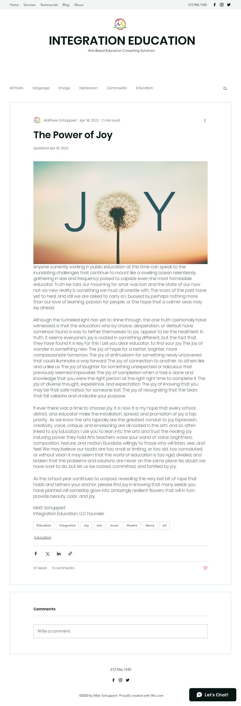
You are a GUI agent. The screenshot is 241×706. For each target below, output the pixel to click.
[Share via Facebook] (35, 553)
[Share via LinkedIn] (58, 553)
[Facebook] (214, 4)
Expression (88, 88)
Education (144, 88)
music (114, 525)
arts (99, 525)
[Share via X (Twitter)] (47, 553)
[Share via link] (70, 553)
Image (64, 88)
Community (117, 88)
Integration (67, 525)
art (165, 525)
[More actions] (205, 120)
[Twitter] (228, 4)
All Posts (16, 88)
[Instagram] (221, 4)
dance (150, 525)
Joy (86, 525)
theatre (132, 525)
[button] (225, 88)
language (41, 88)
